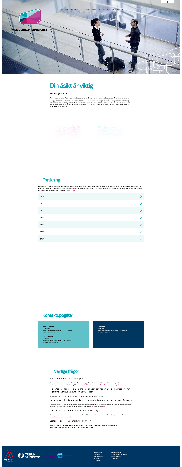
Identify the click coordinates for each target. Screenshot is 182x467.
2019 (42, 239)
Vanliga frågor (114, 9)
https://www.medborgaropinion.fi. (61, 417)
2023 (42, 211)
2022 (42, 218)
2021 (42, 225)
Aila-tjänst (72, 191)
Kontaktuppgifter (94, 9)
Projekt (64, 9)
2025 (42, 197)
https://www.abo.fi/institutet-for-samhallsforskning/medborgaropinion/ (98, 385)
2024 (42, 204)
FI (169, 2)
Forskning (76, 9)
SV (164, 2)
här (93, 407)
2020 (42, 232)
